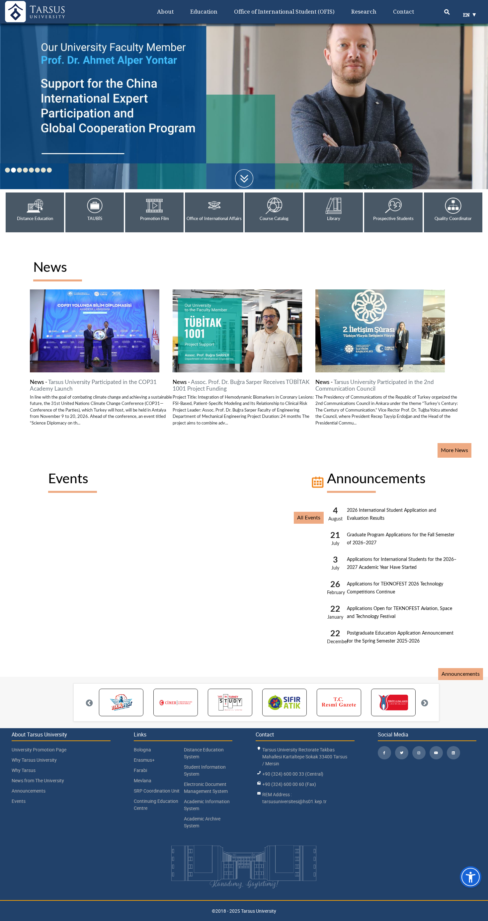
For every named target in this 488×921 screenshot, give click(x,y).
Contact (403, 11)
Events (68, 479)
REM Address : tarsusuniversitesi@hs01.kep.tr (294, 798)
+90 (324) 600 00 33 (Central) (292, 774)
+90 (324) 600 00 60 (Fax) (289, 784)
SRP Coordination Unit (157, 791)
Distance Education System (204, 753)
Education (203, 11)
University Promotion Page (39, 749)
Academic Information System (207, 804)
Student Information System (205, 770)
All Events (308, 517)
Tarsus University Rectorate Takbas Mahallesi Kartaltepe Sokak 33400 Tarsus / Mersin (304, 756)
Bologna (142, 749)
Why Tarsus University (34, 760)
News (50, 267)
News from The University (38, 780)
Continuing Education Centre (156, 804)
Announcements (376, 479)
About (165, 11)
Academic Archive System (202, 822)
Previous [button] (88, 702)
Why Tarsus (24, 770)
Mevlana (142, 780)
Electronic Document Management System (206, 787)
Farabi (140, 770)
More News (454, 450)
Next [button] (424, 702)
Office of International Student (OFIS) (284, 11)
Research (363, 11)
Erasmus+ (144, 760)
